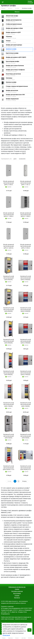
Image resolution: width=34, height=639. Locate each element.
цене (14, 159)
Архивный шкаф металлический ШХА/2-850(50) (25, 309)
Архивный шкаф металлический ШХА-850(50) (8, 309)
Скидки (17, 589)
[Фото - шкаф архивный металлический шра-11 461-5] (25, 170)
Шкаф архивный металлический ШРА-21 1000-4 (8, 214)
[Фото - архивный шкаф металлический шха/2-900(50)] (25, 360)
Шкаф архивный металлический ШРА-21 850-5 (8, 182)
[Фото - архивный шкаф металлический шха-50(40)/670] (25, 455)
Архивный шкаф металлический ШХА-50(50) (25, 436)
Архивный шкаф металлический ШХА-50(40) (8, 436)
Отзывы (17, 595)
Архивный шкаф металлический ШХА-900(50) (8, 372)
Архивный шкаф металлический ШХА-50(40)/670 (25, 467)
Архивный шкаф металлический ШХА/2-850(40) (25, 277)
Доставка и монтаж (17, 591)
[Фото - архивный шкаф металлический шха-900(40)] (8, 328)
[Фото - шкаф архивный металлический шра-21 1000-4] (8, 202)
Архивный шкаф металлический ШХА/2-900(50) (25, 372)
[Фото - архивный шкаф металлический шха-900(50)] (8, 360)
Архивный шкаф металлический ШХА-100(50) (25, 404)
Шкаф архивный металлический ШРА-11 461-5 (25, 182)
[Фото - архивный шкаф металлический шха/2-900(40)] (25, 328)
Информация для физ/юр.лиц (17, 587)
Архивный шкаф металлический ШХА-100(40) (8, 404)
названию (22, 159)
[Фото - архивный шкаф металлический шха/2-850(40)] (25, 265)
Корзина (30, 1)
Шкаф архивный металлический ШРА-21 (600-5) (8, 246)
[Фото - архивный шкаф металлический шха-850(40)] (8, 265)
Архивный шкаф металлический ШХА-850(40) (8, 277)
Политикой (6, 635)
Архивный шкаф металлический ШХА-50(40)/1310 (8, 467)
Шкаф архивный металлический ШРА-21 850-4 (25, 246)
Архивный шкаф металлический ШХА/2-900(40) (25, 341)
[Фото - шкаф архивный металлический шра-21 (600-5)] (8, 233)
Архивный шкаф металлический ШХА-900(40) (8, 341)
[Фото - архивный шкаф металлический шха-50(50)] (25, 423)
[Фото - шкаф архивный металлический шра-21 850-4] (25, 233)
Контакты (17, 597)
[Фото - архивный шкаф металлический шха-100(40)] (8, 392)
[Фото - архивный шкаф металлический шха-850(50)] (8, 297)
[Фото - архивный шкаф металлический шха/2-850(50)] (25, 297)
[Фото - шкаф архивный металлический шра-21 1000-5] (25, 202)
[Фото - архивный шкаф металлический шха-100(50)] (25, 392)
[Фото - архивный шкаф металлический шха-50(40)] (8, 423)
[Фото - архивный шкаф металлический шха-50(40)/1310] (8, 455)
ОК (29, 630)
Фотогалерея (17, 593)
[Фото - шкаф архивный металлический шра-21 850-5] (8, 170)
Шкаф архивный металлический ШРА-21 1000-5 (25, 214)
